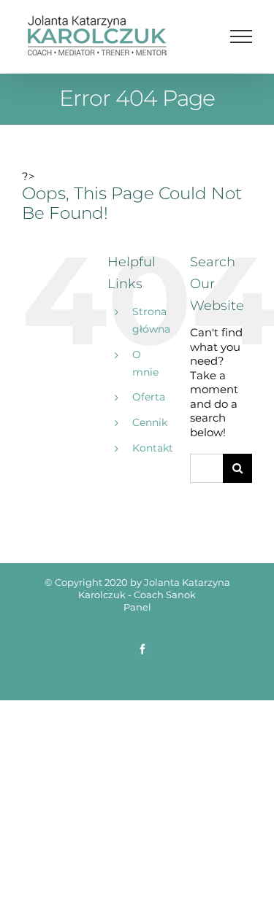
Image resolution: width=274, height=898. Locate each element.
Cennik (149, 422)
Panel (137, 607)
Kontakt (152, 447)
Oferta (148, 396)
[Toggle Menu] (241, 36)
